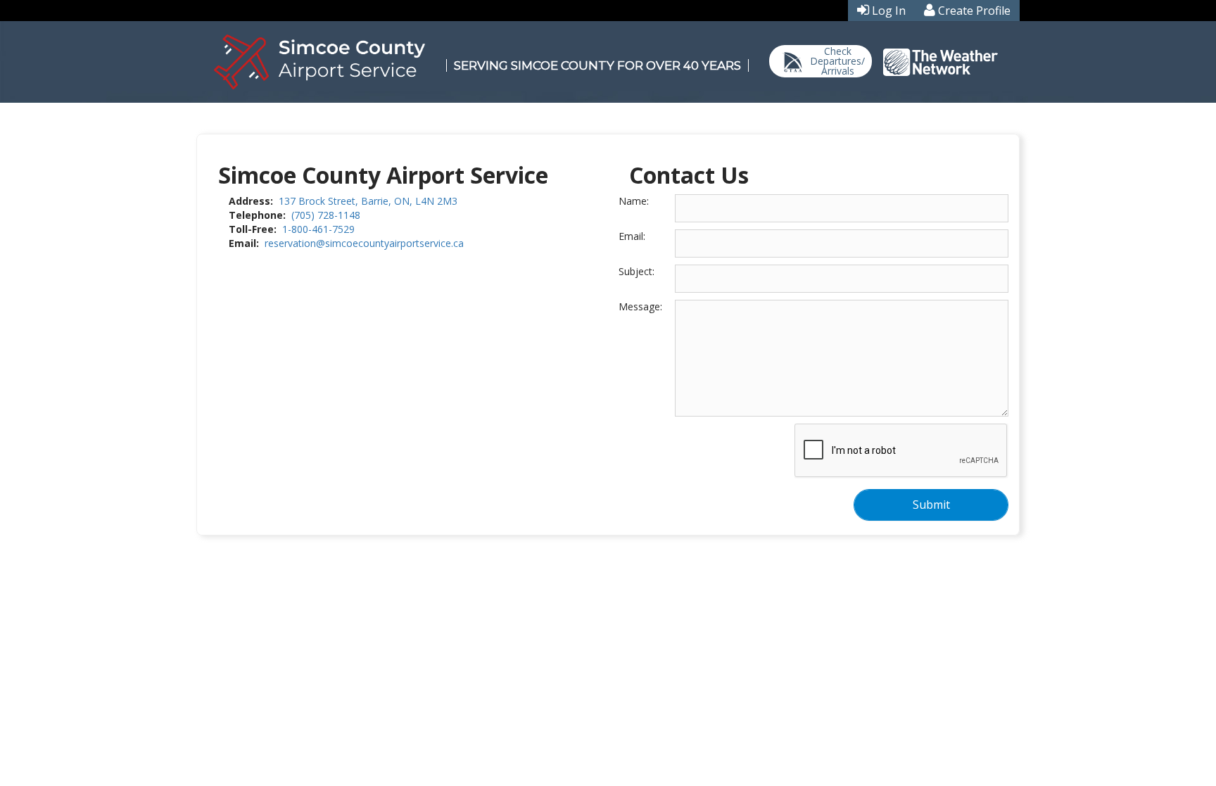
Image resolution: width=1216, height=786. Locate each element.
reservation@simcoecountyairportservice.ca (364, 243)
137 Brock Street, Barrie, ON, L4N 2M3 (368, 201)
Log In (889, 10)
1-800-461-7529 (318, 229)
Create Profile (974, 10)
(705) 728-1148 (325, 215)
